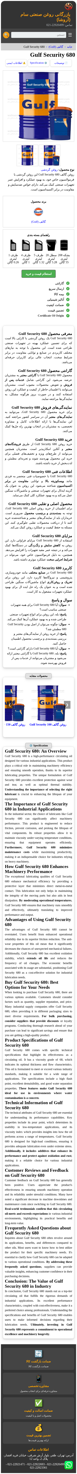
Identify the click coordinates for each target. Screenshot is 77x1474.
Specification (38, 62)
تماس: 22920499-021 (59, 25)
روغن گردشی (49, 169)
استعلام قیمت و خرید (39, 273)
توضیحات (61, 63)
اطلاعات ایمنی (16, 63)
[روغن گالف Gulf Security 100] (48, 721)
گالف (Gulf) (56, 46)
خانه (69, 46)
